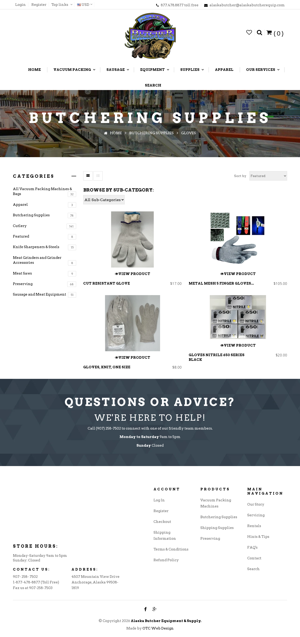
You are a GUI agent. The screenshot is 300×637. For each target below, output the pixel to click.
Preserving (43, 284)
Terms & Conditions (171, 549)
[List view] (98, 176)
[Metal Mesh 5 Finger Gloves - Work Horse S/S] (238, 239)
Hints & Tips (258, 537)
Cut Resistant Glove (106, 283)
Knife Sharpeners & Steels (43, 247)
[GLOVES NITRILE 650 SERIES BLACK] (238, 317)
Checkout (162, 522)
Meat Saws (43, 273)
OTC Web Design (158, 628)
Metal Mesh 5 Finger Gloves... (221, 283)
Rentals (254, 526)
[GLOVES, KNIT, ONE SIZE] (132, 323)
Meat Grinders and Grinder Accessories (43, 260)
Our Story (255, 504)
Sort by (240, 176)
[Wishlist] (249, 32)
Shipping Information (165, 535)
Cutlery (43, 226)
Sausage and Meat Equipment (43, 294)
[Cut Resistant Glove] (132, 239)
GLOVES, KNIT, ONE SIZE (106, 367)
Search (253, 569)
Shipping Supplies (217, 528)
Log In (159, 500)
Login (20, 5)
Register (38, 5)
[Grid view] (88, 176)
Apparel (43, 205)
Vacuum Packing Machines (215, 503)
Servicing (256, 515)
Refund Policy (166, 560)
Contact (254, 558)
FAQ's (252, 547)
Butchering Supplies (43, 215)
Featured (43, 236)
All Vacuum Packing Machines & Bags (43, 191)
